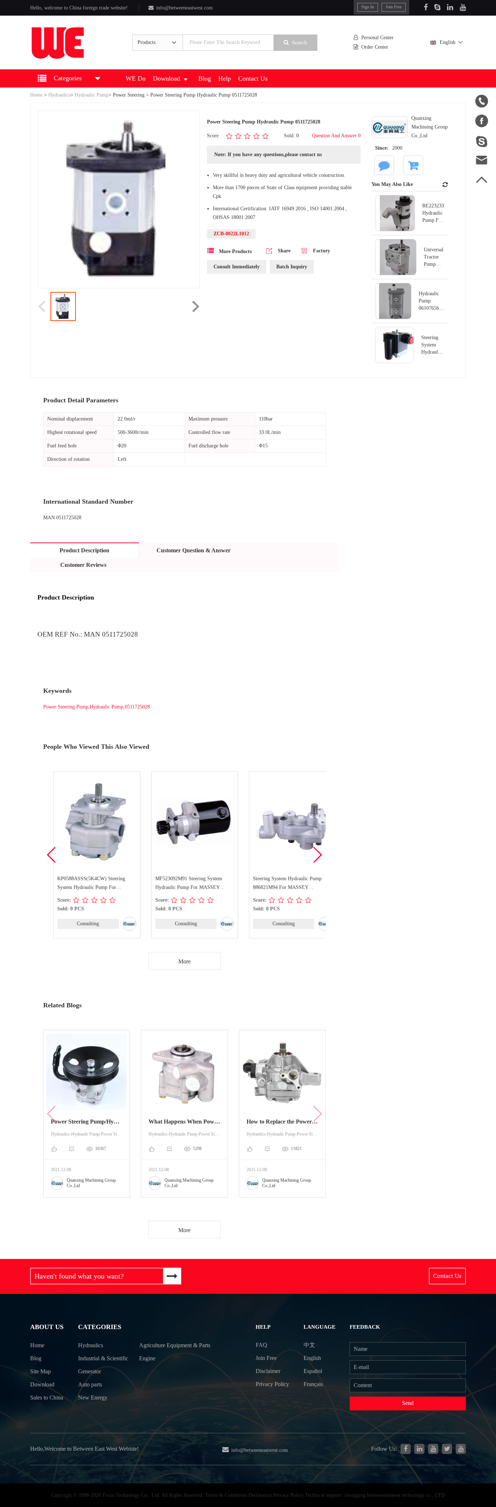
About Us (47, 1327)
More (184, 961)
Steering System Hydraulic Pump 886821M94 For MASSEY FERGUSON (277, 884)
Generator (89, 1371)
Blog (204, 78)
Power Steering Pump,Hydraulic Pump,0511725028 (96, 707)
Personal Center (377, 37)
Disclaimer (268, 1371)
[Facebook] (426, 7)
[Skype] (437, 7)
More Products (234, 251)
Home (36, 95)
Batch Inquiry (291, 266)
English (447, 42)
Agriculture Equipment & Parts (174, 1345)
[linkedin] (419, 1449)
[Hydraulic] (433, 1449)
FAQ (261, 1345)
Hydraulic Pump (92, 95)
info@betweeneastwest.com (184, 8)
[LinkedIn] (450, 7)
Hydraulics (59, 95)
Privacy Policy (272, 1384)
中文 (309, 1345)
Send (408, 1403)
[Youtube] (463, 7)
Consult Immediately (237, 266)
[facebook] (406, 1449)
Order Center (374, 47)
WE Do (136, 78)
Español (313, 1371)
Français (313, 1384)
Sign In (367, 6)
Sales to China (46, 1397)
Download (166, 78)
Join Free (394, 6)
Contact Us (253, 78)
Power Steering (129, 95)
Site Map (40, 1371)
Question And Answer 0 (336, 135)
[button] (317, 855)
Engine (147, 1358)
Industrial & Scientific (103, 1358)
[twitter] (447, 1449)
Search (299, 42)
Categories (99, 1327)
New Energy (92, 1397)
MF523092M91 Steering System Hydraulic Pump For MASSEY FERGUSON (178, 884)
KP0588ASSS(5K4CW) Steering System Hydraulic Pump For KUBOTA (81, 884)
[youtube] (461, 1449)
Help (224, 78)
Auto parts (90, 1384)
